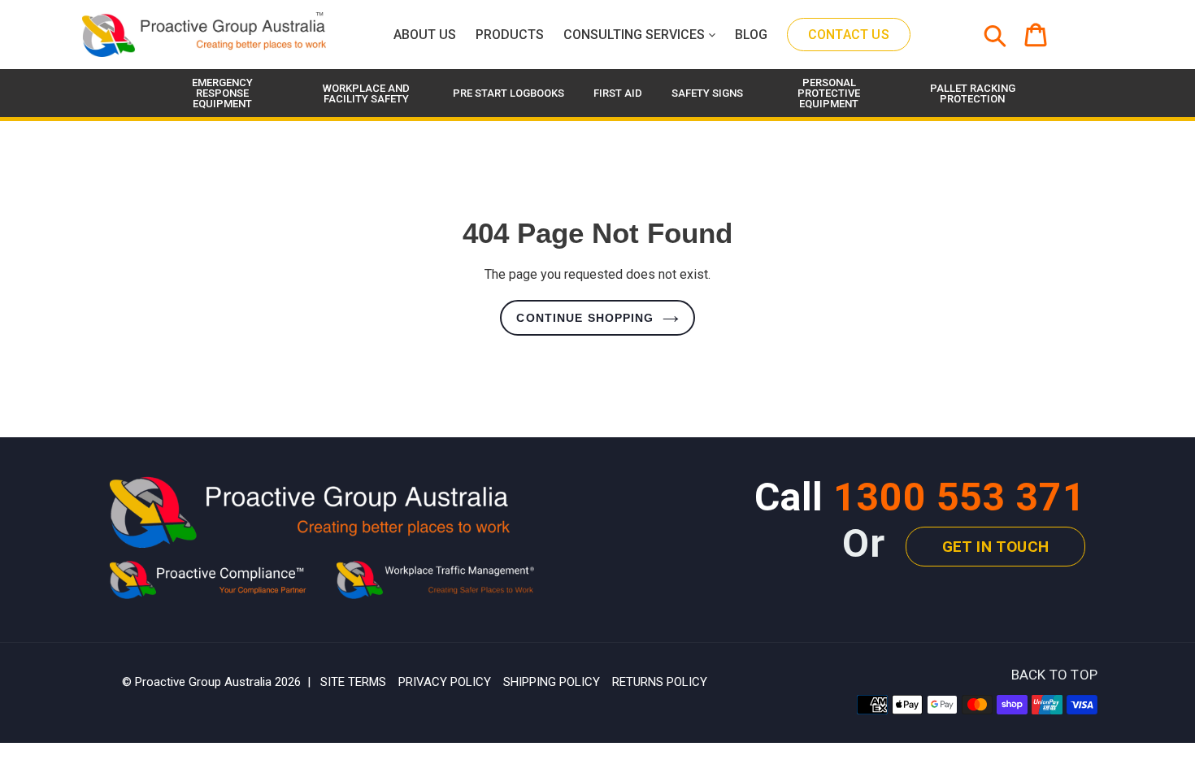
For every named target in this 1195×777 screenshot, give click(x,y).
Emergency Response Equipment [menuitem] (222, 93)
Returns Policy (659, 682)
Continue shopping (585, 317)
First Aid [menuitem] (617, 93)
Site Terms (353, 682)
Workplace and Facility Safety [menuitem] (366, 93)
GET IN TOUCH (995, 546)
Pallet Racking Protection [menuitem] (972, 93)
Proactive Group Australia (203, 682)
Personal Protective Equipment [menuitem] (828, 93)
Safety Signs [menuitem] (707, 93)
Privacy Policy (444, 682)
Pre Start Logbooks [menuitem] (508, 93)
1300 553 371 (959, 497)
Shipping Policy (551, 682)
